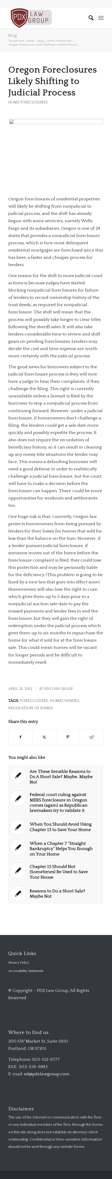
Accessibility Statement (25, 971)
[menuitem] (88, 18)
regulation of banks (30, 708)
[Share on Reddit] (91, 737)
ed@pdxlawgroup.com (47, 1074)
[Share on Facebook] (20, 737)
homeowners (64, 701)
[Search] (88, 18)
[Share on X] (44, 737)
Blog (12, 35)
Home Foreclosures (28, 102)
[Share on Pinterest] (68, 737)
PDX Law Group (59, 689)
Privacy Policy (18, 962)
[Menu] (101, 18)
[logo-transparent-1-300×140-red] (46, 18)
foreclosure (34, 701)
